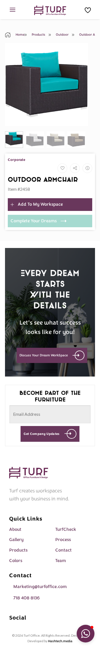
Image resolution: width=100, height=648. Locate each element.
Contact (63, 550)
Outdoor (62, 34)
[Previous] (14, 84)
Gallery (16, 540)
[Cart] (88, 10)
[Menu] (12, 10)
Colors (15, 561)
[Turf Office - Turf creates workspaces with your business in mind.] (50, 10)
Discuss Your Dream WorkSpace (43, 355)
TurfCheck (65, 529)
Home (19, 34)
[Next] (79, 84)
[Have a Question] (87, 168)
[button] (85, 633)
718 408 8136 (26, 598)
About (15, 529)
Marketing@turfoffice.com (40, 587)
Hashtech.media (60, 641)
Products (38, 34)
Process (63, 540)
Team (60, 561)
